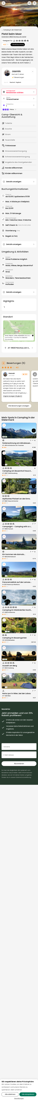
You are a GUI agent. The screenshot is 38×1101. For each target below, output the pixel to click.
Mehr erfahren (16, 1090)
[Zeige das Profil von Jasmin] (32, 71)
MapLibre (27, 335)
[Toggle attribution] (33, 335)
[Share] (29, 3)
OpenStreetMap (9, 339)
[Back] (3, 3)
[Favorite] (34, 3)
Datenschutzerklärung (23, 777)
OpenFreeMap (9, 337)
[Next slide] (34, 431)
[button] (19, 331)
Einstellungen (19, 1098)
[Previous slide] (4, 431)
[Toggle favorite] (4, 425)
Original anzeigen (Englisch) (12, 396)
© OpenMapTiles (17, 337)
